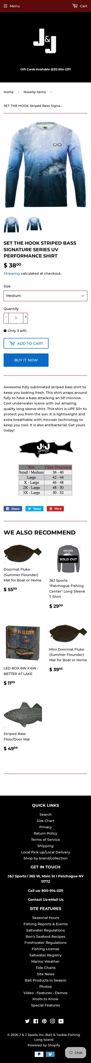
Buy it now (26, 360)
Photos (45, 986)
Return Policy (45, 833)
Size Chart (45, 821)
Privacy (45, 827)
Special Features (45, 1005)
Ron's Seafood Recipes (45, 936)
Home (9, 92)
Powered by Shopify (44, 1045)
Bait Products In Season (45, 980)
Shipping (12, 273)
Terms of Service (45, 839)
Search (46, 814)
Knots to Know (45, 999)
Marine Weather (45, 961)
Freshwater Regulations (45, 942)
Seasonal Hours (45, 918)
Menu (15, 6)
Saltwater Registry (45, 955)
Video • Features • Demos (45, 993)
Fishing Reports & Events (46, 924)
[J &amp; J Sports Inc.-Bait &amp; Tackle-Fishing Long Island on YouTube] (61, 1022)
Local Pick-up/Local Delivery (45, 852)
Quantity (11, 309)
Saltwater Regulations (45, 930)
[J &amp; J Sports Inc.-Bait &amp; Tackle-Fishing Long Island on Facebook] (35, 1022)
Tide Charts (46, 968)
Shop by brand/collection (46, 858)
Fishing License (45, 949)
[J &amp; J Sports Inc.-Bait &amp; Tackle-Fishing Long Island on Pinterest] (44, 1022)
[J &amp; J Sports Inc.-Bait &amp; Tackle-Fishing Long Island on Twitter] (27, 1022)
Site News (45, 974)
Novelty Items (35, 92)
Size (7, 286)
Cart (83, 6)
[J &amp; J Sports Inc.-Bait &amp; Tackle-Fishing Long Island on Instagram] (52, 1022)
